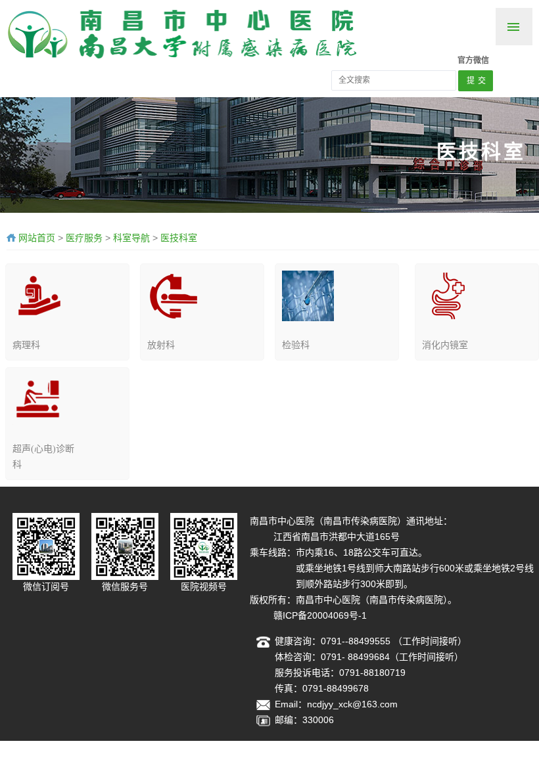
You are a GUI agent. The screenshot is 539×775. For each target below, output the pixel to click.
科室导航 (131, 237)
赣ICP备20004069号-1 (320, 615)
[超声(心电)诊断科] (38, 399)
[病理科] (38, 295)
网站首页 (36, 237)
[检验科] (308, 295)
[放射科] (173, 295)
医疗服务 (84, 237)
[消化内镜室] (448, 295)
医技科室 (178, 237)
